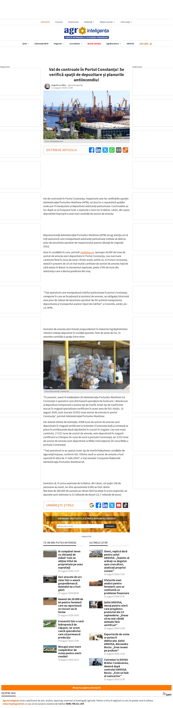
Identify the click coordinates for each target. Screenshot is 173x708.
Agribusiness (112, 43)
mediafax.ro (87, 252)
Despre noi (8, 693)
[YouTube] (118, 505)
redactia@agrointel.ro (15, 703)
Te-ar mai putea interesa (59, 542)
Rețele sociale (106, 22)
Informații (125, 22)
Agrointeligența (11, 700)
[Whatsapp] (112, 150)
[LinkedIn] (98, 150)
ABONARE (45, 22)
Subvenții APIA (41, 43)
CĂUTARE (143, 43)
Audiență (88, 22)
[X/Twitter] (112, 505)
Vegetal (58, 43)
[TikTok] (125, 505)
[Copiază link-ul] (125, 150)
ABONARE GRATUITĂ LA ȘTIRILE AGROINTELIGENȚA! (86, 518)
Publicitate (73, 22)
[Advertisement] (89, 10)
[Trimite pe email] (118, 150)
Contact (59, 22)
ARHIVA (130, 43)
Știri (25, 43)
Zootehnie (74, 43)
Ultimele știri (98, 542)
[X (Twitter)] (105, 150)
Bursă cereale (94, 43)
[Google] (91, 505)
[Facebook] (91, 150)
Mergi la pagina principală (86, 687)
